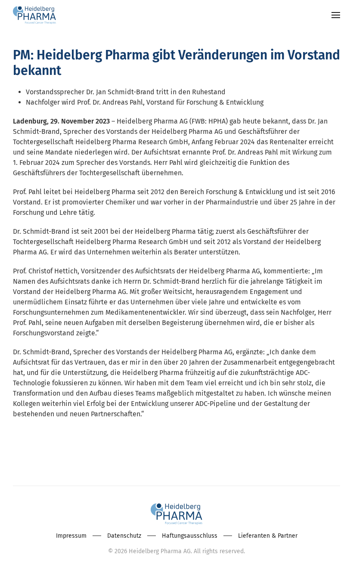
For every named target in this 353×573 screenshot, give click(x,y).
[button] (335, 15)
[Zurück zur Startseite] (34, 15)
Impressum (71, 535)
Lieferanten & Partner (267, 535)
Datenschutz (124, 535)
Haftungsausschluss (189, 535)
